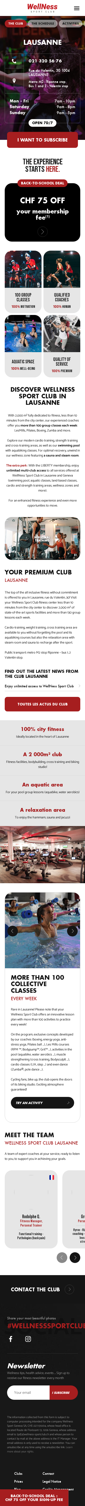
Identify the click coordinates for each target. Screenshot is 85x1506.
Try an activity (29, 1103)
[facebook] (10, 1339)
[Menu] (77, 8)
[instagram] (28, 1339)
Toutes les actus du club (42, 704)
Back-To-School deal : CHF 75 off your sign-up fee (34, 1498)
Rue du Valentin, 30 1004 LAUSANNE (49, 72)
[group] (16, 23)
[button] (75, 1257)
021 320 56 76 (45, 60)
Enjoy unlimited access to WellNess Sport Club (39, 686)
